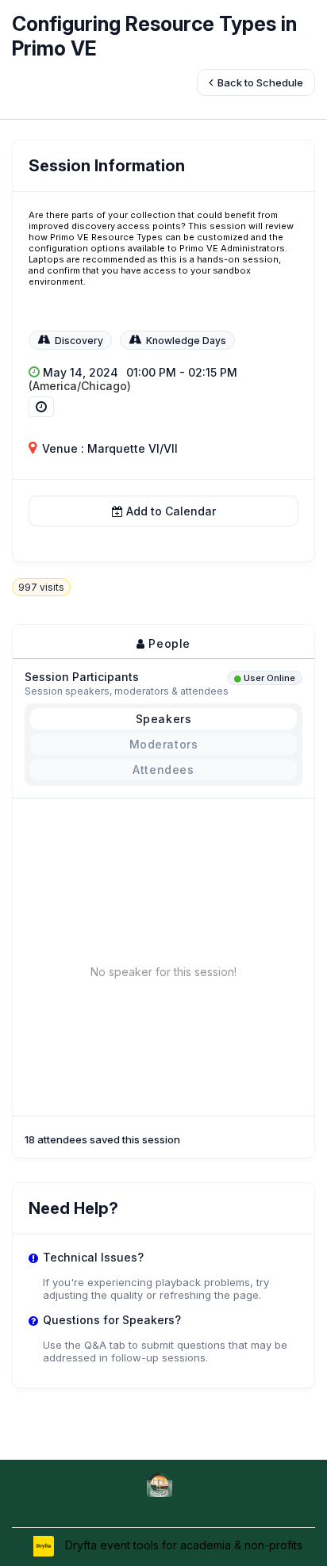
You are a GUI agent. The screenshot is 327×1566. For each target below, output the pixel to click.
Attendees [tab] (163, 769)
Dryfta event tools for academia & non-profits (182, 1545)
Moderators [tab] (163, 744)
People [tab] (167, 643)
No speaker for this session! (163, 971)
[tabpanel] (163, 891)
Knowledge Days (186, 341)
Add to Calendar (171, 511)
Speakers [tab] (164, 719)
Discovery (79, 341)
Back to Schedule (259, 82)
